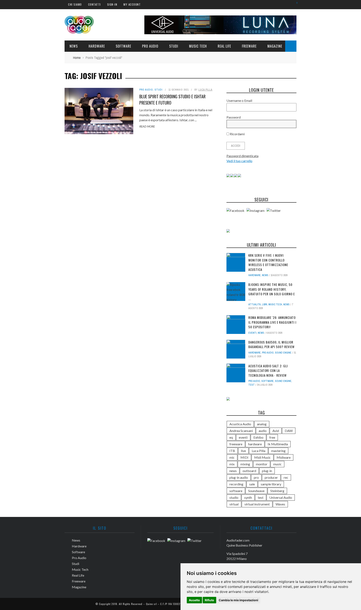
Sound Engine (283, 352)
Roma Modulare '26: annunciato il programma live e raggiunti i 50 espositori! (272, 322)
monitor (261, 464)
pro (256, 477)
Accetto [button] (194, 600)
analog (262, 424)
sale (252, 484)
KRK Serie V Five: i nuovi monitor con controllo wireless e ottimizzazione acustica (268, 262)
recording (236, 484)
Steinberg (277, 491)
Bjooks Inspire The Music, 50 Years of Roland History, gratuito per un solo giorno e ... (271, 291)
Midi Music (262, 457)
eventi (243, 437)
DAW (289, 431)
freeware (235, 444)
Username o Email (239, 100)
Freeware (249, 46)
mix (232, 464)
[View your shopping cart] (294, 4)
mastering (278, 451)
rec (286, 477)
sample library (271, 484)
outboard (249, 471)
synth (248, 497)
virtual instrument (257, 504)
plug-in (267, 471)
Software (123, 46)
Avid (275, 431)
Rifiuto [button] (209, 600)
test (251, 384)
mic (232, 457)
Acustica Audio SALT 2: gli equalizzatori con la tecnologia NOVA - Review (268, 371)
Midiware (284, 457)
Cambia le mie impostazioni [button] (238, 600)
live (243, 451)
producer (271, 477)
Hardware (97, 46)
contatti (94, 4)
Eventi (252, 333)
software (235, 491)
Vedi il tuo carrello (239, 161)
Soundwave (256, 491)
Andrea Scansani (241, 431)
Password (233, 117)
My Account (132, 4)
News (74, 46)
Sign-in (112, 4)
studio (233, 497)
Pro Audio (150, 46)
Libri (264, 304)
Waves (280, 504)
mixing (245, 464)
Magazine (274, 46)
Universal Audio (280, 497)
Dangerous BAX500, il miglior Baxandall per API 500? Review (271, 344)
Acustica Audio (240, 424)
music (277, 464)
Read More (147, 126)
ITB (232, 451)
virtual (234, 504)
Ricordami (237, 134)
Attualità (254, 304)
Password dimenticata (242, 156)
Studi (173, 46)
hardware (255, 444)
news (233, 471)
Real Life (224, 46)
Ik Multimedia (278, 444)
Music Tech (198, 46)
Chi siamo (75, 4)
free (272, 437)
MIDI (244, 457)
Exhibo (258, 437)
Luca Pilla (205, 89)
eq (231, 437)
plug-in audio (238, 477)
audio (263, 431)
